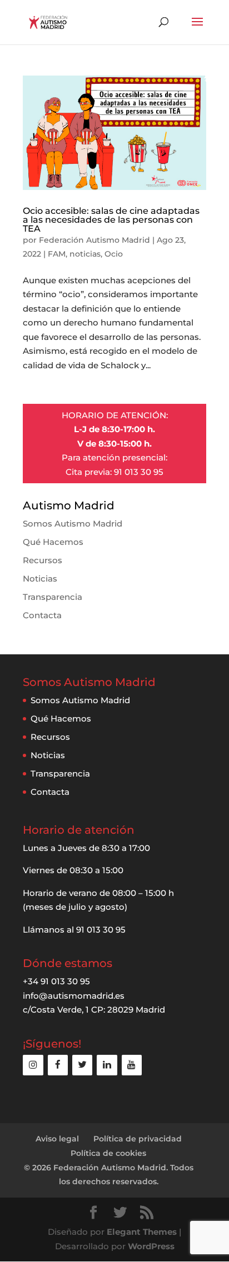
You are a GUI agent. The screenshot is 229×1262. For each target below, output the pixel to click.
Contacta (42, 615)
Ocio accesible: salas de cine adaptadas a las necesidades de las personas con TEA (111, 220)
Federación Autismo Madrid (94, 240)
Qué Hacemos (53, 542)
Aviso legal (57, 1139)
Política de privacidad (137, 1139)
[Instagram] (33, 1065)
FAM (57, 254)
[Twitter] (82, 1065)
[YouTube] (132, 1065)
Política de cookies (108, 1153)
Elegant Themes (142, 1231)
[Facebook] (58, 1065)
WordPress (151, 1246)
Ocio (113, 254)
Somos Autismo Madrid (72, 523)
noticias (85, 254)
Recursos (42, 560)
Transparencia (52, 597)
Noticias (40, 578)
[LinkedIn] (107, 1065)
